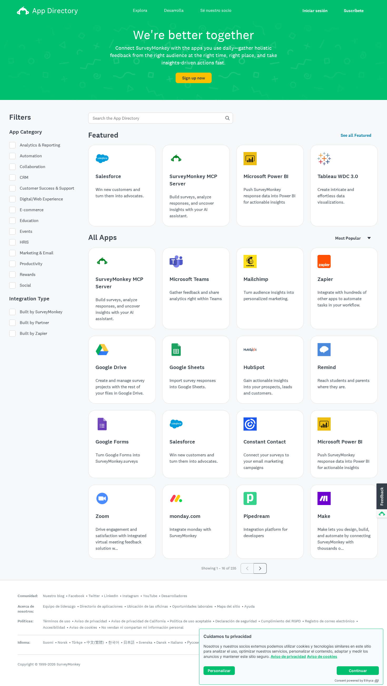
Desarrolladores (174, 595)
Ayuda (249, 606)
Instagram (130, 595)
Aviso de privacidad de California (138, 621)
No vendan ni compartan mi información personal (142, 627)
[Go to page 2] (260, 568)
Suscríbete (354, 10)
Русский (194, 642)
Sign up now (193, 78)
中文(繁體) (95, 642)
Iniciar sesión (315, 10)
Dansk (161, 642)
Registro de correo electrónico (330, 621)
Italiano (177, 642)
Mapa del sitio (228, 606)
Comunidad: (28, 595)
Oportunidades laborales (192, 606)
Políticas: (25, 621)
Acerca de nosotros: (26, 609)
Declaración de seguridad (236, 621)
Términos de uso (56, 621)
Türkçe (77, 642)
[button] (381, 500)
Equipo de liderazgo (59, 606)
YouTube (150, 595)
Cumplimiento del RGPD (281, 621)
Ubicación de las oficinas (147, 606)
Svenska (145, 642)
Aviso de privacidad (288, 656)
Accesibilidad (54, 627)
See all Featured (356, 135)
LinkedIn (111, 595)
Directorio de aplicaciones (101, 606)
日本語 (129, 642)
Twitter (94, 595)
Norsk (62, 642)
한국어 (113, 642)
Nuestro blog (53, 595)
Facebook (76, 595)
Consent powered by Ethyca (354, 680)
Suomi (48, 642)
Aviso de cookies (322, 656)
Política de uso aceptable (190, 621)
